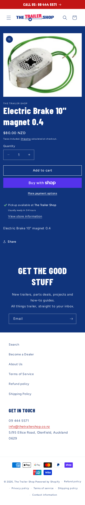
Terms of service (44, 488)
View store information (25, 216)
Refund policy (19, 384)
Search (14, 344)
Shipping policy (68, 488)
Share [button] (12, 242)
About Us (16, 364)
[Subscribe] (71, 319)
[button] (9, 17)
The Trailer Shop (24, 481)
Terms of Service (21, 374)
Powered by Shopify (47, 481)
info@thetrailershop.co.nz (29, 427)
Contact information (44, 494)
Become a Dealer (21, 354)
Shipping (26, 138)
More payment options (42, 193)
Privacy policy (20, 488)
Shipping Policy (20, 394)
